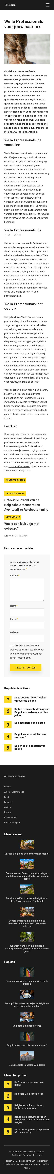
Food (6, 797)
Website (14, 632)
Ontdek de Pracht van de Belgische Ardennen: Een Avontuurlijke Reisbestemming (26, 504)
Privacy (39, 1155)
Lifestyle (8, 535)
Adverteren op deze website (22, 1152)
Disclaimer (16, 1155)
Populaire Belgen (12, 822)
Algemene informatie (14, 792)
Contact (40, 1152)
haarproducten (16, 480)
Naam (13, 606)
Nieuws (7, 787)
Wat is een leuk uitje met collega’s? (21, 526)
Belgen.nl (10, 5)
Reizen (7, 812)
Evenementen (10, 817)
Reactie (14, 575)
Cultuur (7, 807)
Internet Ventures (16, 1164)
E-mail (14, 619)
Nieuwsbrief (28, 1155)
